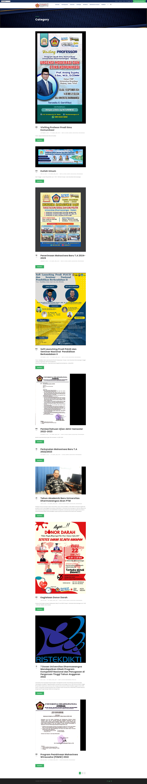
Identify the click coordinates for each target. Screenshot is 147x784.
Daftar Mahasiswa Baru (139, 1)
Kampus (70, 132)
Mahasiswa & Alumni (94, 4)
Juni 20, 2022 (43, 600)
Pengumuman (82, 132)
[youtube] (109, 781)
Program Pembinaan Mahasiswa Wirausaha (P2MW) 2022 (59, 756)
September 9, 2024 (44, 132)
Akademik (85, 4)
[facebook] (107, 781)
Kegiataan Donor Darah (54, 597)
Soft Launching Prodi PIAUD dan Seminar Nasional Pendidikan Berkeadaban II (58, 352)
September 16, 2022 (44, 454)
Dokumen (72, 4)
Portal (124, 1)
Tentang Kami (64, 4)
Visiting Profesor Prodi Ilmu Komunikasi (56, 128)
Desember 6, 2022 (44, 434)
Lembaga (78, 4)
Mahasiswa (75, 132)
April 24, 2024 (43, 173)
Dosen (66, 132)
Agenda (120, 1)
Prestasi (74, 679)
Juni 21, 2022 (43, 503)
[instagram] (111, 781)
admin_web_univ (56, 132)
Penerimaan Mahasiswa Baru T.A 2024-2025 (62, 257)
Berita (116, 1)
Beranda (57, 4)
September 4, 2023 (44, 357)
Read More (39, 140)
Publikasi (103, 4)
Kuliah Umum (48, 171)
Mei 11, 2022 (42, 679)
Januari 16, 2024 (44, 261)
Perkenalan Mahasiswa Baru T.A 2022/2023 (58, 450)
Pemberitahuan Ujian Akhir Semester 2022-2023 (61, 430)
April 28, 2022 (43, 759)
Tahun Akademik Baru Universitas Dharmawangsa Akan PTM (60, 499)
